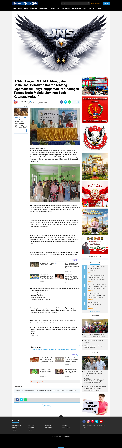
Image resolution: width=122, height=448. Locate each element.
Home (14, 8)
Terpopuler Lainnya (95, 311)
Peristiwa (31, 427)
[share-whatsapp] (69, 102)
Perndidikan (48, 427)
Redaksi (89, 425)
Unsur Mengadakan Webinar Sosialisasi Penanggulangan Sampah (93, 373)
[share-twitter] (65, 102)
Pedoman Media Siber (99, 425)
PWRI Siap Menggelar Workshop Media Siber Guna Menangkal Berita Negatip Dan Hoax (94, 381)
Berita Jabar (55, 8)
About (84, 425)
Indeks (20, 8)
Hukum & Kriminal (44, 8)
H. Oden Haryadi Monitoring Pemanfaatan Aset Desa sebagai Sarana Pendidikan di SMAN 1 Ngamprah (97, 277)
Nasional (99, 8)
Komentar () (76, 102)
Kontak (85, 427)
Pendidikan (33, 8)
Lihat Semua (47, 405)
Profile (85, 8)
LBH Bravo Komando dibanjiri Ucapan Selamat (93, 347)
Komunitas (48, 425)
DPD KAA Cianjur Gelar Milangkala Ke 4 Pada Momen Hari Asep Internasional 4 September (95, 388)
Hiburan (91, 8)
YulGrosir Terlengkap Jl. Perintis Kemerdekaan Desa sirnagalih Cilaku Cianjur (96, 295)
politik (26, 8)
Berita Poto (31, 425)
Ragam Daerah (76, 8)
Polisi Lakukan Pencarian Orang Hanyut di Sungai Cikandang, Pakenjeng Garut (54, 349)
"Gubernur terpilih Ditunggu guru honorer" (94, 341)
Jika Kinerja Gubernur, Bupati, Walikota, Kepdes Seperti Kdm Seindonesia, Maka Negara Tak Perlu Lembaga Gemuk (97, 286)
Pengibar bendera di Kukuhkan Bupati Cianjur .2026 (95, 304)
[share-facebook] (61, 102)
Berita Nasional (65, 8)
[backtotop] (61, 417)
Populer (106, 3)
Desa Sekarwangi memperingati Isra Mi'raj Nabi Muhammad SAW (94, 335)
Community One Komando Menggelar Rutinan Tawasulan (96, 268)
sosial (30, 430)
